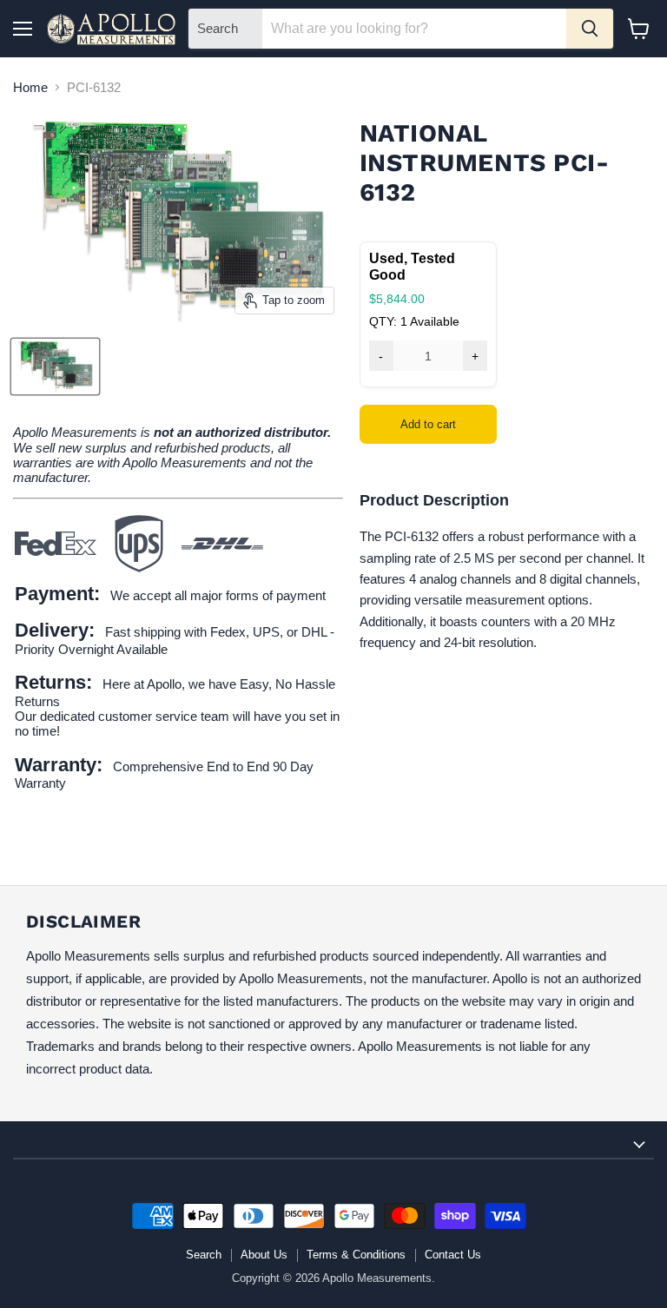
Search (203, 1254)
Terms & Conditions (356, 1254)
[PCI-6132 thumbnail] (55, 366)
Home (30, 87)
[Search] (589, 29)
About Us (264, 1254)
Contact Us (453, 1254)
